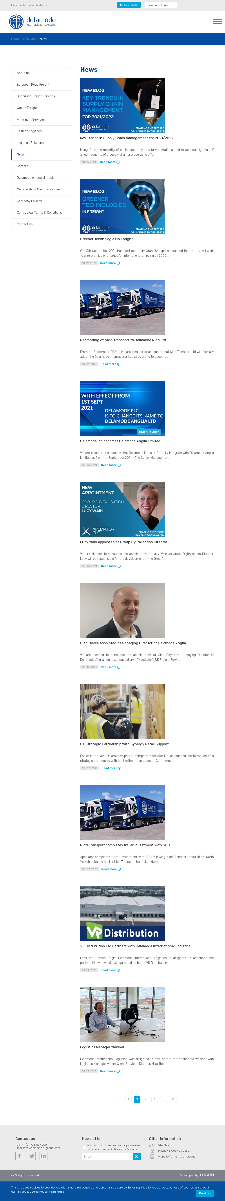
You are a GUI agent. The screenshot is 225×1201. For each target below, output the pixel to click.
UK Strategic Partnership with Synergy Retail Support (124, 744)
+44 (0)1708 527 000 (33, 1144)
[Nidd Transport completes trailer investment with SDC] (122, 839)
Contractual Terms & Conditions (39, 213)
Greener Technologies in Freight (106, 239)
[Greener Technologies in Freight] (122, 233)
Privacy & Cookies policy (174, 1150)
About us (23, 73)
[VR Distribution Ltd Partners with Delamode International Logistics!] (122, 940)
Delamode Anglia (158, 5)
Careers (22, 166)
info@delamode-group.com (41, 1148)
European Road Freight (33, 85)
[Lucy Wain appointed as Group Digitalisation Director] (122, 536)
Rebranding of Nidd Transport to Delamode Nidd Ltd (123, 340)
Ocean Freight (27, 108)
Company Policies (29, 201)
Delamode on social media (35, 178)
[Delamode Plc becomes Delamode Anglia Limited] (122, 435)
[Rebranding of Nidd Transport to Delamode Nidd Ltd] (122, 334)
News (43, 38)
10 (173, 1099)
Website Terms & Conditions (176, 1156)
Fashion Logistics (29, 131)
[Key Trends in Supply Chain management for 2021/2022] (122, 132)
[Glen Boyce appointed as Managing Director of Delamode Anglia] (122, 637)
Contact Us (25, 224)
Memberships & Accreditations (39, 189)
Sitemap (163, 1144)
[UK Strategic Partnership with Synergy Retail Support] (122, 738)
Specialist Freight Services (36, 96)
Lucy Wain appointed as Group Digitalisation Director (123, 542)
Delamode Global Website (29, 5)
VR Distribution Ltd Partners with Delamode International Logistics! (135, 946)
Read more (108, 162)
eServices (131, 4)
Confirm (204, 1193)
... (164, 1099)
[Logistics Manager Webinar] (122, 1041)
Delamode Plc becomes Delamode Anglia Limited (120, 441)
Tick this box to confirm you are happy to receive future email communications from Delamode (113, 1147)
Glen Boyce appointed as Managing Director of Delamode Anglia (133, 643)
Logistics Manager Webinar (102, 1047)
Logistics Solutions (30, 143)
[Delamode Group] (32, 21)
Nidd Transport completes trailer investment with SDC (125, 845)
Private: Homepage (23, 38)
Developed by (189, 1175)
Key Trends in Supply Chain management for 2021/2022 (127, 138)
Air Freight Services (31, 119)
